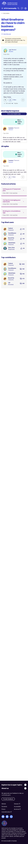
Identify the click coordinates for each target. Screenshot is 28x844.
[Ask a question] (22, 8)
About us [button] (5, 788)
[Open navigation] (2, 8)
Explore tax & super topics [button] (12, 785)
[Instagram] (11, 816)
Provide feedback (8, 799)
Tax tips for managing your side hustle (11, 201)
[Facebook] (3, 816)
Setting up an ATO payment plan (12, 190)
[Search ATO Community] (18, 8)
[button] (25, 8)
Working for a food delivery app (11, 212)
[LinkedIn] (7, 816)
